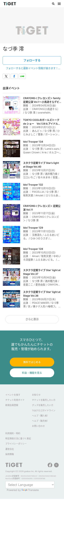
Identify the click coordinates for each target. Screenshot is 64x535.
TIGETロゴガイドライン (43, 410)
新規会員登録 (11, 405)
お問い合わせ (38, 426)
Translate (33, 489)
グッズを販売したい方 (42, 405)
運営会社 (9, 449)
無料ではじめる (32, 362)
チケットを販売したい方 (43, 400)
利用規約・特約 (12, 433)
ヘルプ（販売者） (40, 421)
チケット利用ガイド (15, 400)
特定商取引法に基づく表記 (18, 438)
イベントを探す (12, 394)
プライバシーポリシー (16, 443)
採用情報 (9, 454)
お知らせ (36, 394)
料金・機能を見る (32, 372)
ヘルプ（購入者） (40, 415)
